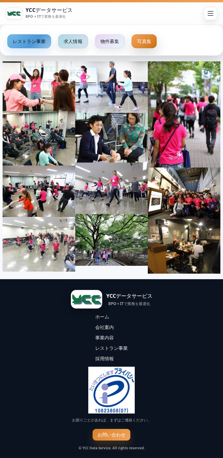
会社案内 (104, 327)
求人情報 (73, 41)
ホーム (102, 316)
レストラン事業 (29, 41)
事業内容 (104, 337)
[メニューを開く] (210, 13)
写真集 (144, 41)
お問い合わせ (112, 435)
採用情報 (104, 358)
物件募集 (109, 41)
